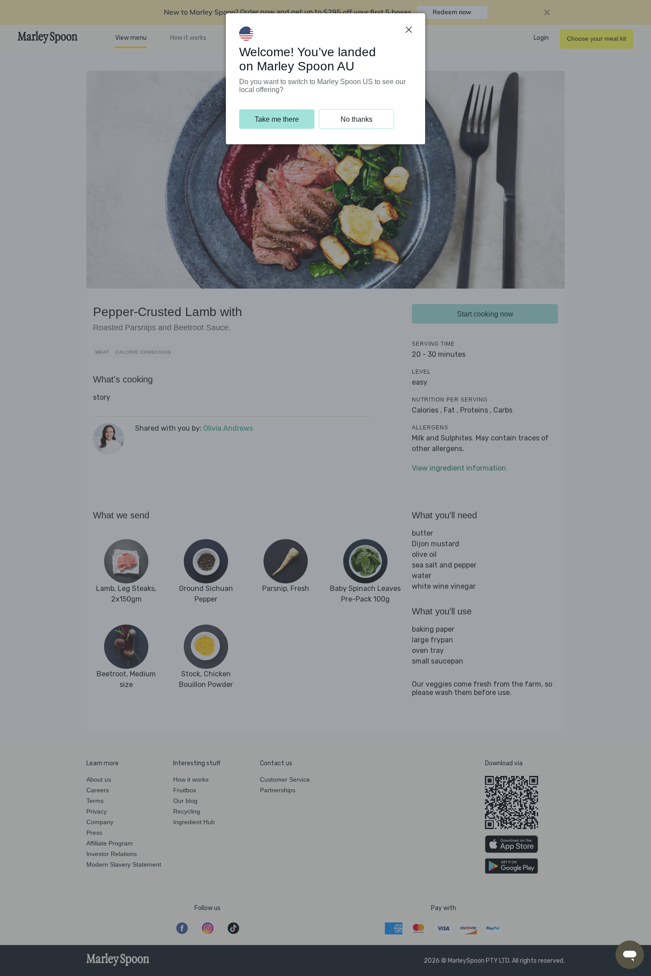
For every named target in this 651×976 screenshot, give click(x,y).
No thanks (356, 119)
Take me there (277, 119)
